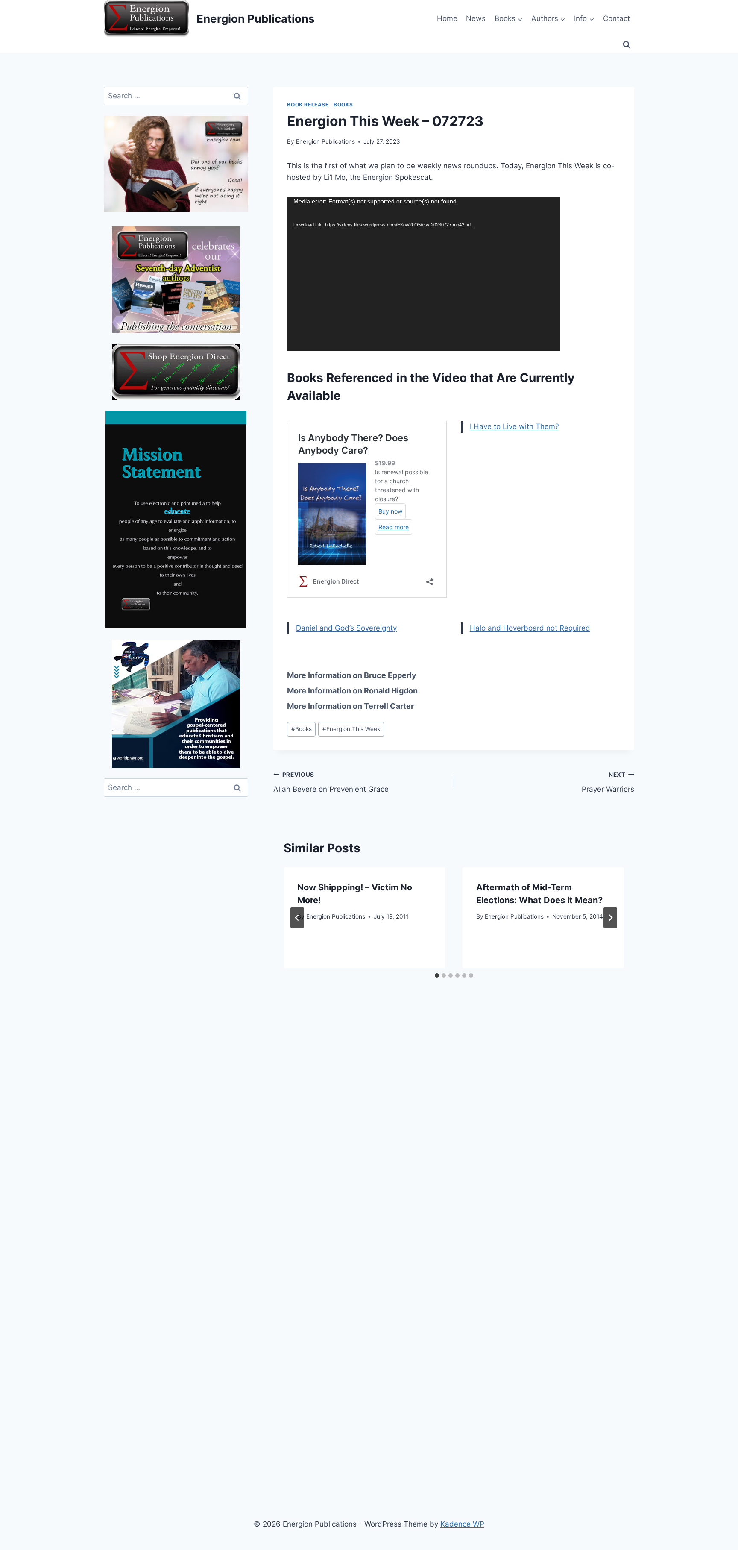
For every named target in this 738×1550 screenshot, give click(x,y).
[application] (423, 274)
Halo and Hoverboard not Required (530, 628)
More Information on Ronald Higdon (352, 690)
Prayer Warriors (608, 782)
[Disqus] (453, 1131)
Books (343, 104)
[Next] (610, 917)
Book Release (307, 104)
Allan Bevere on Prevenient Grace (331, 782)
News (476, 18)
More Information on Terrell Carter (350, 706)
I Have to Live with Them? (514, 426)
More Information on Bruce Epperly (351, 675)
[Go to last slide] (297, 917)
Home (447, 18)
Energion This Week (351, 728)
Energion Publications (325, 141)
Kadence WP (462, 1524)
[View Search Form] (626, 45)
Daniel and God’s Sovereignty (346, 628)
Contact (616, 18)
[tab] (437, 975)
